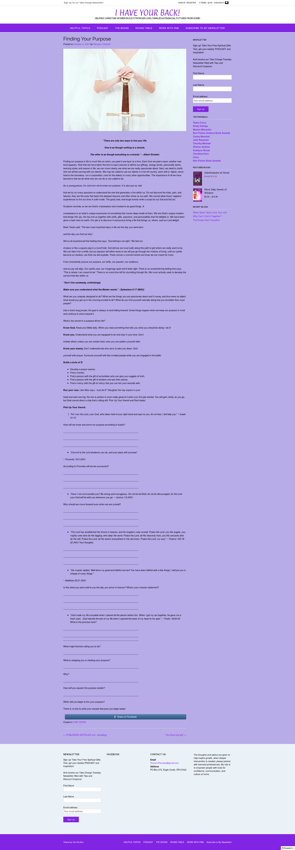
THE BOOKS (122, 28)
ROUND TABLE (144, 28)
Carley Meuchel (201, 136)
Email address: (200, 96)
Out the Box (78, 842)
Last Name (198, 84)
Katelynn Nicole (201, 150)
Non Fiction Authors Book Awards (212, 133)
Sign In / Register (187, 2)
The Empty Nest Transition (206, 220)
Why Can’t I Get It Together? (207, 216)
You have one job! (175, 734)
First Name (198, 73)
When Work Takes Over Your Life (210, 212)
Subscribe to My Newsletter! (205, 28)
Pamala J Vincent (101, 44)
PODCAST (102, 28)
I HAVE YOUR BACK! (147, 13)
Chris (196, 157)
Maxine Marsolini (202, 129)
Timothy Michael (202, 143)
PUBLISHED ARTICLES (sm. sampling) (85, 734)
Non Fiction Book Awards (207, 160)
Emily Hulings (200, 126)
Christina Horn (201, 153)
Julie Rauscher (201, 139)
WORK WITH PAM (169, 28)
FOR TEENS (79, 722)
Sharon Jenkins (201, 146)
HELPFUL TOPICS (80, 28)
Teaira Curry (200, 122)
